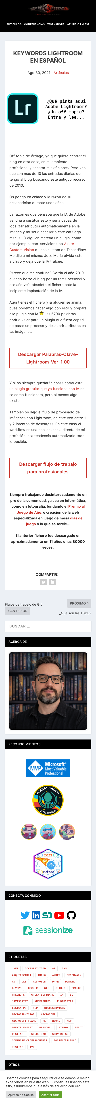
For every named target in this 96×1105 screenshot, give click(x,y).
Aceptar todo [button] (50, 1095)
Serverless (60, 1034)
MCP (35, 1008)
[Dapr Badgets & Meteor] (48, 878)
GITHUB (60, 988)
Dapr (55, 981)
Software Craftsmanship (29, 1040)
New (69, 1020)
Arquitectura (21, 975)
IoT (72, 994)
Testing (17, 1047)
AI (53, 968)
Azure (56, 975)
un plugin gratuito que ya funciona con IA (44, 388)
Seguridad (38, 1034)
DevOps (17, 988)
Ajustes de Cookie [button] (21, 1095)
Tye (32, 1047)
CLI (24, 981)
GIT (46, 988)
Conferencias (34, 24)
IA (61, 994)
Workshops (56, 24)
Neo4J (56, 1020)
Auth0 (42, 975)
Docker (33, 988)
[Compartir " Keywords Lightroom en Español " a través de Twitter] (43, 582)
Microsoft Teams (24, 1020)
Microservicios (23, 1014)
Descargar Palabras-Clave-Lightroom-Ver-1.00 (48, 358)
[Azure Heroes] (48, 840)
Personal (45, 1027)
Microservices (54, 1008)
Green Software (42, 994)
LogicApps (19, 1008)
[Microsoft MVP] (48, 776)
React (79, 1027)
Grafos (76, 988)
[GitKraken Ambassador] (48, 815)
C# (13, 981)
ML (44, 1020)
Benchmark (74, 975)
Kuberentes (43, 1001)
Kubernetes (65, 1001)
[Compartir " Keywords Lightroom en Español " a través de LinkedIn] (52, 582)
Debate (70, 981)
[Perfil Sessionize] (48, 934)
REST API (18, 1034)
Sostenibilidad (65, 1040)
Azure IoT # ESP (78, 24)
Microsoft (48, 1014)
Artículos (14, 24)
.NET (15, 968)
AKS (64, 968)
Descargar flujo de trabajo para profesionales (48, 468)
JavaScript (20, 1001)
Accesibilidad (35, 968)
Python (63, 1027)
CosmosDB (39, 981)
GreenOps (18, 994)
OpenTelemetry (22, 1027)
